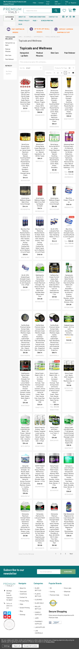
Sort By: (22, 68)
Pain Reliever (9, 59)
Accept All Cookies (30, 646)
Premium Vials (54, 595)
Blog (20, 24)
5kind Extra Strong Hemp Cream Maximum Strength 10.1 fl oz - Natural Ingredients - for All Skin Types (39, 150)
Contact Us (53, 17)
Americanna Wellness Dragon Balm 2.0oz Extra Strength (25, 201)
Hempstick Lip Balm (10, 44)
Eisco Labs (67, 588)
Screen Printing (47, 20)
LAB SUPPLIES (40, 627)
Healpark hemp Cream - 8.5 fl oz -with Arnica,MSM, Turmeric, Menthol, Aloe (69, 330)
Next (71, 554)
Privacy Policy (24, 20)
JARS (37, 618)
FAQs (34, 3)
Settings (7, 646)
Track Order (48, 3)
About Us (22, 17)
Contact (41, 3)
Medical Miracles (8, 50)
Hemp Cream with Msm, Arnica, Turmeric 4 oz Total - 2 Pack (54, 431)
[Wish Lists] (65, 10)
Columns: (49, 73)
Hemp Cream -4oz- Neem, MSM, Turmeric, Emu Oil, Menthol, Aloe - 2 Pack (69, 378)
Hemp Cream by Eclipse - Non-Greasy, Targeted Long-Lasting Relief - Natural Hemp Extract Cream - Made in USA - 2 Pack (39, 434)
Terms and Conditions (37, 17)
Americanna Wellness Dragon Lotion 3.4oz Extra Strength (54, 201)
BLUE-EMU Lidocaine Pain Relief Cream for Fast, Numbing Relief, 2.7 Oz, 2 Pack (54, 233)
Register (73, 3)
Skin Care (8, 55)
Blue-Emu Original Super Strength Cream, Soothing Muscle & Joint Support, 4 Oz (68, 233)
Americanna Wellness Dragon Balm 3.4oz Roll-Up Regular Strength (39, 202)
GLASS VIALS (39, 603)
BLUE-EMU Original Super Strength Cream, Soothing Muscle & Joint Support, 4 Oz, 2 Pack (25, 280)
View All (66, 595)
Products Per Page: (61, 68)
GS (51, 588)
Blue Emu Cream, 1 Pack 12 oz (69, 200)
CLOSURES (38, 599)
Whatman (67, 591)
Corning (52, 591)
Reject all (17, 646)
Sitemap (22, 614)
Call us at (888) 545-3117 (9, 605)
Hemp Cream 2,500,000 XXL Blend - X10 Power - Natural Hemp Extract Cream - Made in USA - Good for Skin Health (25, 434)
